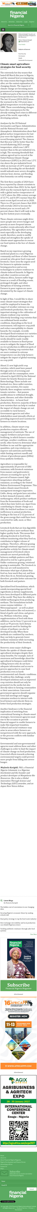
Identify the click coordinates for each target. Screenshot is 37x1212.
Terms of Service (22, 1208)
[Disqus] (18, 819)
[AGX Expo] (18, 1147)
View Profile (22, 44)
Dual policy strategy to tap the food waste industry (18, 919)
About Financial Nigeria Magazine (10, 1160)
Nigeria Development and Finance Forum (12, 1162)
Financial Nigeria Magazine (18, 986)
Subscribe (19, 21)
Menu (3, 29)
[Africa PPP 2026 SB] (18, 1069)
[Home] (18, 18)
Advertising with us (6, 1164)
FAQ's (2, 1168)
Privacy (31, 1208)
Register (31, 21)
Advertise (12, 21)
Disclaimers (18, 1210)
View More (33, 934)
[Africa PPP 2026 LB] (18, 5)
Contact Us (3, 1166)
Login (26, 21)
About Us (4, 21)
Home (2, 1155)
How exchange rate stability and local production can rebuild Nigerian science (17, 924)
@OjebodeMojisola (24, 41)
